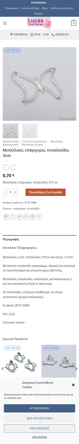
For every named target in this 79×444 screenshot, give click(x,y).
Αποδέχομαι (39, 408)
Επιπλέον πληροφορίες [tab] (20, 247)
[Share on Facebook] (13, 217)
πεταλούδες (33, 208)
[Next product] (6, 167)
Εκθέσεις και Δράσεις (61, 8)
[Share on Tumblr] (39, 217)
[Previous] (9, 84)
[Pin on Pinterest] (33, 217)
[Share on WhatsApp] (6, 217)
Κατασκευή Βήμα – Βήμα (34, 8)
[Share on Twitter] (19, 217)
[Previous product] (13, 167)
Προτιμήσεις (39, 428)
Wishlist (39, 13)
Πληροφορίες (11, 8)
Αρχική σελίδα (11, 141)
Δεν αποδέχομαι (39, 418)
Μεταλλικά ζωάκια (32, 144)
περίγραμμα (19, 208)
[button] (73, 385)
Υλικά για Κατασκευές (34, 141)
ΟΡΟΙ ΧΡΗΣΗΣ (39, 437)
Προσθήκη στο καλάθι (45, 192)
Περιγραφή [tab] (11, 239)
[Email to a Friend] (26, 217)
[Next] (70, 84)
